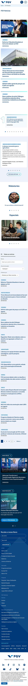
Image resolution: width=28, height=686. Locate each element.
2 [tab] (7, 131)
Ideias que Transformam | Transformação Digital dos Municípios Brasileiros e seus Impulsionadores (13, 477)
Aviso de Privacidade (18, 681)
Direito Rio (18, 646)
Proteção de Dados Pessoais (8, 556)
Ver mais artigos (13, 174)
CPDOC (13, 646)
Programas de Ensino (6, 568)
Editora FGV (4, 573)
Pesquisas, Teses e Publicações (8, 580)
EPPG (22, 648)
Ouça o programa (8, 520)
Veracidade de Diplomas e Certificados (10, 615)
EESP (11, 648)
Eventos (3, 600)
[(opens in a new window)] (3, 665)
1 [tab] (5, 131)
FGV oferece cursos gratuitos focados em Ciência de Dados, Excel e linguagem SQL (15, 121)
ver (2, 38)
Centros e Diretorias (6, 561)
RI (25, 648)
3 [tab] (9, 131)
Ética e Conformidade (6, 553)
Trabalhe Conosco (5, 639)
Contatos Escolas (5, 634)
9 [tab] (22, 131)
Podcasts (3, 605)
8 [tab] (20, 131)
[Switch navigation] (25, 2)
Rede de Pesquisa (5, 583)
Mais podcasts (6, 491)
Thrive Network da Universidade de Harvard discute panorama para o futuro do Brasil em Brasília (14, 297)
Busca (2, 259)
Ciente (4, 683)
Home (2, 5)
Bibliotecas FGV (5, 588)
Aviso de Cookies (5, 681)
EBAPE (7, 648)
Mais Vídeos (5, 455)
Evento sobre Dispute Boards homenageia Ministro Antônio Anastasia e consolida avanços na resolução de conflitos (13, 392)
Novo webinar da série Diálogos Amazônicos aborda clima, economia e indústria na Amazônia (12, 324)
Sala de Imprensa (5, 636)
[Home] (6, 2)
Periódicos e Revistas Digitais (8, 585)
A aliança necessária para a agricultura (10, 147)
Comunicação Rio (5, 646)
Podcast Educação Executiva (9, 510)
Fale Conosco (4, 628)
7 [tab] (18, 131)
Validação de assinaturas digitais (9, 622)
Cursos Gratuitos (11, 237)
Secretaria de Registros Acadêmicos (10, 612)
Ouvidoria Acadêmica (6, 631)
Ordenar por (4, 272)
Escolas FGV (4, 571)
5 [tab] (14, 131)
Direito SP (24, 646)
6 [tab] (16, 131)
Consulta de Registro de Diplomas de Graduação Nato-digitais (12, 618)
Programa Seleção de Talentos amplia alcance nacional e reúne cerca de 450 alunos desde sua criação (12, 419)
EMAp (14, 648)
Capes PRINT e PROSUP (7, 591)
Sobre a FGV (4, 550)
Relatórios (3, 558)
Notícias (3, 597)
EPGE (19, 648)
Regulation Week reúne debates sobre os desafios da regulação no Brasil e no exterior (13, 339)
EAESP (3, 648)
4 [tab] (12, 131)
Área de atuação (5, 266)
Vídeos (3, 603)
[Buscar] (21, 2)
